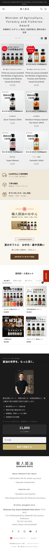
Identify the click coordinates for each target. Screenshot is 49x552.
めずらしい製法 (18, 29)
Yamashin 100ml (37, 160)
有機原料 (6, 29)
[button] (46, 276)
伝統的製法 (30, 29)
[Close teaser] (42, 282)
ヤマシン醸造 (36, 157)
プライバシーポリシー (33, 543)
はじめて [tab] (7, 281)
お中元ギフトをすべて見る (24, 257)
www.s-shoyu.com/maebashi (24, 524)
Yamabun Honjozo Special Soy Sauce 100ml (36, 121)
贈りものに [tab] (28, 281)
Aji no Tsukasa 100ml (13, 119)
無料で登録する (24, 447)
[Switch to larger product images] (42, 38)
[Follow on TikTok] (36, 531)
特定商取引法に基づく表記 (17, 543)
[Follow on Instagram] (24, 531)
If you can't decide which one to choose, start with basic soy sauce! (24, 3)
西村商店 (12, 157)
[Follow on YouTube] (30, 531)
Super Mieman (12, 160)
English (34, 538)
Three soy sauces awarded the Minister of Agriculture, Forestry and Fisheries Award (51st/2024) (12, 77)
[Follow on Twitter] (18, 531)
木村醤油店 (12, 116)
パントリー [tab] (39, 281)
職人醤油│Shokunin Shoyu (12, 69)
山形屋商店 (36, 116)
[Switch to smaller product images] (46, 38)
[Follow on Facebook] (13, 531)
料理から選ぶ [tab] (17, 281)
